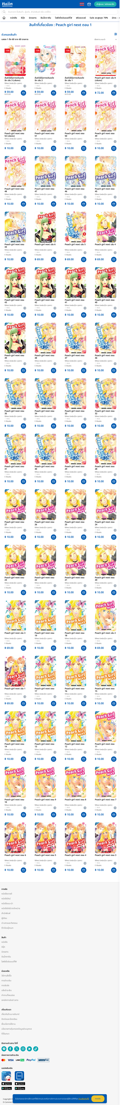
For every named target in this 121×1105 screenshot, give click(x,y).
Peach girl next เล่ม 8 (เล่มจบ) (105, 79)
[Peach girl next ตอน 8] (75, 782)
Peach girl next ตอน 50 (74, 134)
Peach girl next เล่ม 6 (45, 244)
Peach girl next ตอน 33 (74, 412)
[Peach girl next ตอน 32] (105, 393)
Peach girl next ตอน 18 (74, 634)
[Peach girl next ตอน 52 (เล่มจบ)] (15, 116)
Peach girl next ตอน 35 (14, 412)
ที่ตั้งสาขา (5, 1033)
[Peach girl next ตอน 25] (75, 504)
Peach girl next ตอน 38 (44, 356)
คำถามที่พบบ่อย (8, 995)
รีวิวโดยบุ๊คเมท (7, 928)
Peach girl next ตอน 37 (74, 356)
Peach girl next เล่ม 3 (15, 633)
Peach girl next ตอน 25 (74, 523)
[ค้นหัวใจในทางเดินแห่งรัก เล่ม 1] (75, 60)
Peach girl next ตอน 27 (14, 523)
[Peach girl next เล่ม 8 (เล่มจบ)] (105, 60)
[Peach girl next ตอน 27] (15, 504)
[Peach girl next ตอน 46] (75, 171)
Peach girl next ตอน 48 (14, 190)
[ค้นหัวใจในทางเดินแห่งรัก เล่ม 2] (45, 60)
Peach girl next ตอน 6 (15, 855)
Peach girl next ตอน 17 (44, 690)
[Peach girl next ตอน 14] (15, 726)
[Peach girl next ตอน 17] (45, 671)
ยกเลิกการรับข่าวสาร (9, 1000)
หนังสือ (13, 18)
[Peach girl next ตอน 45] (105, 171)
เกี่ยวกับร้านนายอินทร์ (10, 1014)
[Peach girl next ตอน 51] (45, 116)
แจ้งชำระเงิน (6, 990)
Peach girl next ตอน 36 (105, 356)
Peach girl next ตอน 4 (75, 855)
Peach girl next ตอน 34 (44, 412)
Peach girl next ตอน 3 (105, 855)
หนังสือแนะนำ (7, 903)
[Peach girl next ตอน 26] (45, 504)
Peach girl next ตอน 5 (45, 855)
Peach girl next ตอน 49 (105, 134)
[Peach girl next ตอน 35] (15, 393)
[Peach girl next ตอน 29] (75, 449)
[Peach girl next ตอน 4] (75, 837)
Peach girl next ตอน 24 (105, 523)
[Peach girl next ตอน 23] (15, 560)
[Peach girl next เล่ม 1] (15, 671)
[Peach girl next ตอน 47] (45, 171)
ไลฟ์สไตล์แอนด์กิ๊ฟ (63, 18)
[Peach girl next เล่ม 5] (75, 227)
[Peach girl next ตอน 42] (45, 282)
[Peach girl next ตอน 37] (75, 338)
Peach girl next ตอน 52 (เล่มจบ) (14, 134)
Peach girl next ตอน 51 (44, 134)
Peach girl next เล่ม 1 (15, 689)
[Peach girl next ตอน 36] (105, 338)
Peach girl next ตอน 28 (105, 467)
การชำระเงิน (6, 980)
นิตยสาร (33, 18)
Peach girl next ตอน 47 (44, 190)
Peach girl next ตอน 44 (14, 245)
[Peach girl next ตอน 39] (15, 338)
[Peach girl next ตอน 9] (45, 782)
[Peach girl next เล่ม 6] (45, 227)
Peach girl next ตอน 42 (44, 301)
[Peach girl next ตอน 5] (45, 837)
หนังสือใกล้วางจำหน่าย (10, 908)
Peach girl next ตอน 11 (105, 745)
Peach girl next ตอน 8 (75, 800)
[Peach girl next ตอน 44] (15, 227)
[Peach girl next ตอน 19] (45, 615)
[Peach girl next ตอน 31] (15, 449)
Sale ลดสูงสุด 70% (99, 18)
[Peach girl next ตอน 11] (105, 726)
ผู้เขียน (4, 918)
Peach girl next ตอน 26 (44, 523)
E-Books (8, 88)
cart (89, 4)
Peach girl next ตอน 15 (105, 690)
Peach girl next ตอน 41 (74, 301)
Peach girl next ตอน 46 (74, 190)
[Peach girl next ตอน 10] (15, 782)
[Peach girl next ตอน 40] (105, 282)
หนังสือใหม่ (6, 898)
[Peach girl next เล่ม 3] (15, 615)
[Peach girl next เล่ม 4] (105, 227)
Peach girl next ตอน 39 (14, 356)
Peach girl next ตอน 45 (105, 190)
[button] (23, 93)
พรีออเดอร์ (81, 18)
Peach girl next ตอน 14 (14, 745)
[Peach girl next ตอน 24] (105, 504)
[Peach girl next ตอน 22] (45, 560)
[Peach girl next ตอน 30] (45, 449)
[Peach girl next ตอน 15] (105, 671)
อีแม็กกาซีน (46, 18)
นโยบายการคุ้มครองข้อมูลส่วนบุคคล (16, 1028)
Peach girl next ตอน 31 (14, 467)
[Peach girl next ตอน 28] (105, 449)
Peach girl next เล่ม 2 (105, 633)
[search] (4, 11)
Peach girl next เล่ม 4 (105, 244)
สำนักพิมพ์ (5, 913)
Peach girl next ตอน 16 (74, 690)
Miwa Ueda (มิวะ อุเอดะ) (13, 83)
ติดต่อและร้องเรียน (9, 1019)
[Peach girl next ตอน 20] (105, 560)
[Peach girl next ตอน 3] (105, 837)
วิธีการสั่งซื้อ (6, 975)
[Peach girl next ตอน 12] (75, 726)
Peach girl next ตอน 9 (45, 800)
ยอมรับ (98, 1098)
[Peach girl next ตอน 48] (15, 171)
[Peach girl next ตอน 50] (75, 116)
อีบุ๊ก (23, 18)
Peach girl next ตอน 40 (105, 301)
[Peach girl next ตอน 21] (75, 560)
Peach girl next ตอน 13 (44, 745)
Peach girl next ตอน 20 (105, 579)
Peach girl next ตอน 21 (74, 579)
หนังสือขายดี (6, 893)
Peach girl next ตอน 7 (105, 800)
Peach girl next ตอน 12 (74, 745)
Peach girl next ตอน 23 (14, 579)
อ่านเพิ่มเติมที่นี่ (84, 1098)
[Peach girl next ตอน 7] (105, 782)
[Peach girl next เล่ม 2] (105, 615)
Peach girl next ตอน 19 (44, 634)
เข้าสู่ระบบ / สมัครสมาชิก (105, 4)
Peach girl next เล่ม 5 (75, 244)
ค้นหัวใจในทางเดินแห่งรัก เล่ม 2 (44, 79)
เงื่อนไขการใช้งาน (8, 1024)
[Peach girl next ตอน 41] (75, 282)
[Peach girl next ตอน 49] (105, 116)
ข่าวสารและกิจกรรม (9, 923)
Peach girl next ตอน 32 (105, 412)
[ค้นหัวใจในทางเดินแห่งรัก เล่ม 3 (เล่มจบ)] (15, 60)
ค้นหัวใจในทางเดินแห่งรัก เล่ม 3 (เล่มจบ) (14, 79)
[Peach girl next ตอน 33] (75, 393)
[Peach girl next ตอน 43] (15, 282)
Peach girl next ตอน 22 (44, 579)
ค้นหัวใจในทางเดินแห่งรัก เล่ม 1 (74, 79)
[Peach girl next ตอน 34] (45, 393)
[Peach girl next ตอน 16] (75, 671)
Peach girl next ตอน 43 (14, 301)
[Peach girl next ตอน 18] (75, 615)
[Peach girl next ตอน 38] (45, 338)
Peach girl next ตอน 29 (74, 467)
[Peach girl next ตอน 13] (45, 726)
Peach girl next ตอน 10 (14, 801)
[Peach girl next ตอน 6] (15, 837)
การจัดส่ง (5, 985)
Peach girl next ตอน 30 (44, 467)
